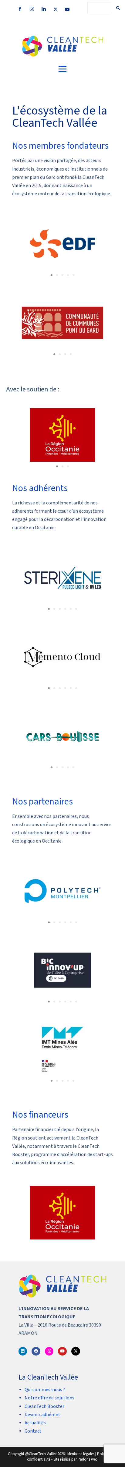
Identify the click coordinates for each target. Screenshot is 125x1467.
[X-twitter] (75, 1351)
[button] (51, 275)
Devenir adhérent (42, 1415)
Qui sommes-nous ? (45, 1390)
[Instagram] (31, 9)
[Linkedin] (23, 1351)
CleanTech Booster (44, 1406)
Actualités (35, 1423)
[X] (55, 9)
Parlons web (88, 1459)
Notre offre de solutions (49, 1398)
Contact (33, 1431)
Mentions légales (80, 1454)
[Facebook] (20, 9)
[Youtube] (67, 9)
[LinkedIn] (43, 9)
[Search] (118, 8)
